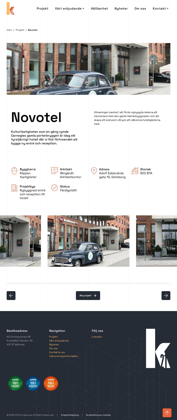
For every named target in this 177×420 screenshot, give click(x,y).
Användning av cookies (98, 415)
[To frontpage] (10, 8)
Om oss (140, 8)
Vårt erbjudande (68, 8)
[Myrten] (166, 295)
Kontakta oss (57, 352)
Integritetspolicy (70, 415)
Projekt (43, 8)
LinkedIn (97, 336)
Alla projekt (85, 295)
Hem (9, 30)
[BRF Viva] (11, 295)
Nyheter (121, 8)
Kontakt (159, 8)
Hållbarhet (99, 8)
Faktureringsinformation (63, 356)
